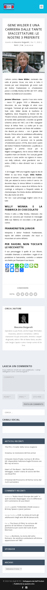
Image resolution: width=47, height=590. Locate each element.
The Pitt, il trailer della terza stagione (21, 447)
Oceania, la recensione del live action (20, 453)
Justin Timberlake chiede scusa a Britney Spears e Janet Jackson (22, 508)
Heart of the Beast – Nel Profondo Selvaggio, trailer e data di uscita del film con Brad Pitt (22, 471)
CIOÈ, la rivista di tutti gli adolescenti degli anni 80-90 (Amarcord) (22, 516)
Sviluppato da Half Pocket (33, 581)
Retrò (16, 45)
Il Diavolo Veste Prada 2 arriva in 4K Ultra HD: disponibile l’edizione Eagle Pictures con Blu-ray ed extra (23, 461)
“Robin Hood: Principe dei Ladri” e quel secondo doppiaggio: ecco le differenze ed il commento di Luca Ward (23, 498)
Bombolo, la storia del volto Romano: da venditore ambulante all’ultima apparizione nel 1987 (23, 538)
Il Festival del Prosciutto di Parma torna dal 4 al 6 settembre (23, 481)
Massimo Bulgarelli (21, 42)
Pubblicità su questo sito (24, 584)
